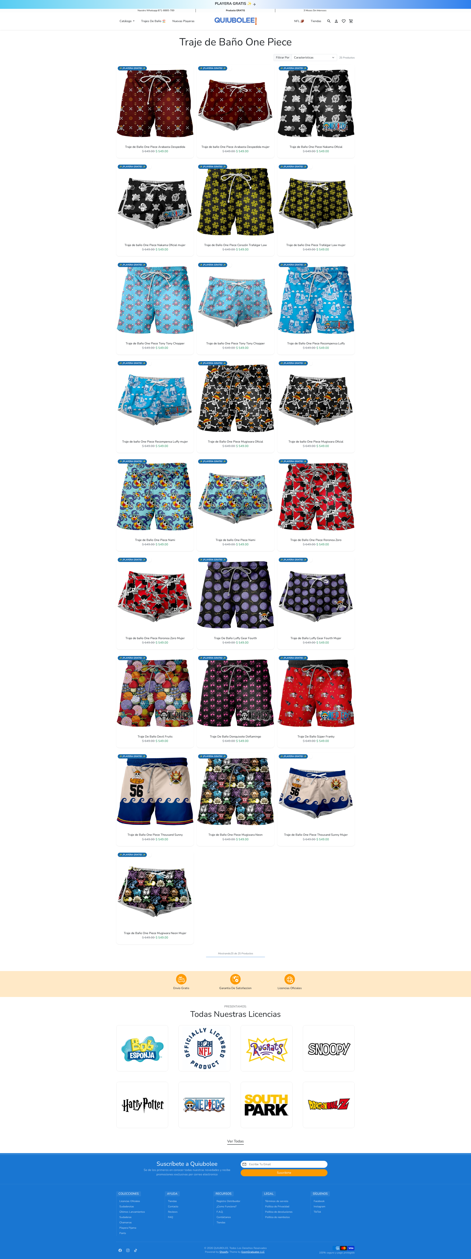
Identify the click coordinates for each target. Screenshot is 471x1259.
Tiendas (316, 21)
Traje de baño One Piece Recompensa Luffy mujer (155, 442)
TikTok (317, 1212)
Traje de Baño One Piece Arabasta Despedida (155, 147)
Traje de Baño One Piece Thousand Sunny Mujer (316, 835)
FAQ (170, 1217)
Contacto (173, 1206)
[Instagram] (128, 1250)
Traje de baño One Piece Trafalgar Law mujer (316, 245)
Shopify (223, 1252)
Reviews (173, 1212)
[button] (329, 21)
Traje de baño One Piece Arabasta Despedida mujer (235, 147)
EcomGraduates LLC (253, 1252)
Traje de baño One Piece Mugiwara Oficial (315, 442)
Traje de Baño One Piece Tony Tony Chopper (155, 343)
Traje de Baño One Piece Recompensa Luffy (316, 343)
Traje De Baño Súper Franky (316, 736)
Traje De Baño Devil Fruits (155, 736)
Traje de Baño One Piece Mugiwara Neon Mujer (155, 933)
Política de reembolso (277, 1217)
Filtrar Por (282, 58)
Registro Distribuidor (228, 1201)
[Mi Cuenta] (336, 21)
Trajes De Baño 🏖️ (153, 21)
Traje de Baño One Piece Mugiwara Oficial (235, 442)
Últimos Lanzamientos (132, 1212)
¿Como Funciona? (226, 1206)
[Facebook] (120, 1250)
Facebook (319, 1201)
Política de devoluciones (279, 1212)
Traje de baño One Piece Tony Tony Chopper (235, 343)
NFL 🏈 (299, 21)
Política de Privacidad (277, 1206)
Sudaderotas (126, 1206)
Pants (122, 1233)
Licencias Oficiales (129, 1201)
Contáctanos (224, 1217)
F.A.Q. (220, 1212)
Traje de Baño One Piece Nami (155, 540)
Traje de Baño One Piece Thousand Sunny (155, 835)
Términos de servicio (276, 1201)
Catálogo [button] (126, 21)
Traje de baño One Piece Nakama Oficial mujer (155, 245)
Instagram (319, 1206)
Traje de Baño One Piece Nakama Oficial (316, 147)
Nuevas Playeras (183, 21)
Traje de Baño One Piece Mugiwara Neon (235, 835)
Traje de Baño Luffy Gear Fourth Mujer (316, 638)
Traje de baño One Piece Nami (235, 540)
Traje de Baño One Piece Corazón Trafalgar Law (235, 245)
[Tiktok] (135, 1250)
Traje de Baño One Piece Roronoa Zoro (315, 540)
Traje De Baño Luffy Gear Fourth (235, 638)
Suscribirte (284, 1173)
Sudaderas (125, 1217)
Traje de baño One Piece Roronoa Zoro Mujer (155, 638)
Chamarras (125, 1222)
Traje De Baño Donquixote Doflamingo (235, 736)
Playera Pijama (127, 1228)
